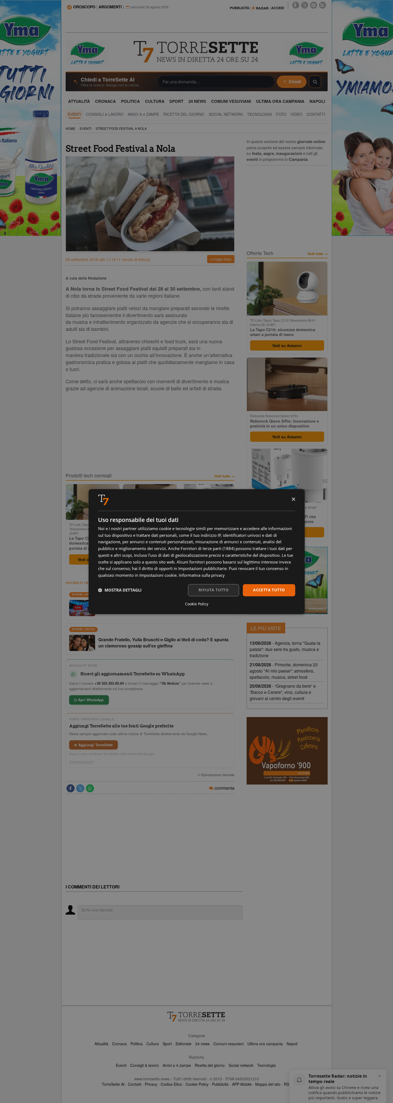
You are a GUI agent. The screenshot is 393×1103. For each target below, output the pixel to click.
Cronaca (119, 1043)
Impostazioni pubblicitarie (202, 568)
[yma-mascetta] (87, 52)
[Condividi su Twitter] (80, 788)
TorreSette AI (113, 1084)
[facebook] (295, 5)
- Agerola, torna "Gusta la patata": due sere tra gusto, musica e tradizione (285, 649)
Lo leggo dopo (220, 259)
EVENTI (85, 128)
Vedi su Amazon (287, 345)
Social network (241, 1065)
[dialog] (197, 551)
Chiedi (295, 81)
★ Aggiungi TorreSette (93, 744)
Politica (136, 1043)
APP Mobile (242, 1084)
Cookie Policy (197, 1084)
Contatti (134, 1084)
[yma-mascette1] (306, 52)
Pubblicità (220, 1084)
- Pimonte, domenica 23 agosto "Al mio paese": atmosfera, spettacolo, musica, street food (284, 670)
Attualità (101, 1043)
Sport (167, 1043)
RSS (287, 1084)
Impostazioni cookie (158, 575)
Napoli (292, 1043)
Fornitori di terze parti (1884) (207, 548)
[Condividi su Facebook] (70, 788)
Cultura (152, 1043)
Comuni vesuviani (228, 1043)
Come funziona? (81, 761)
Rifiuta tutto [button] (214, 589)
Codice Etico (171, 1084)
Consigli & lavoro (144, 1065)
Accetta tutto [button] (269, 589)
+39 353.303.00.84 (109, 683)
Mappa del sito (267, 1084)
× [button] (293, 499)
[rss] (322, 5)
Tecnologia (266, 1065)
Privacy (151, 1084)
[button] (120, 590)
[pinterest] (313, 5)
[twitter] (304, 5)
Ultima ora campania (265, 1043)
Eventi (121, 1065)
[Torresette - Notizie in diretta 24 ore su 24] (196, 1017)
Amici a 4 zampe (177, 1065)
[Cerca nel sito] (315, 82)
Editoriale (184, 1043)
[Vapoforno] (287, 751)
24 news (202, 1043)
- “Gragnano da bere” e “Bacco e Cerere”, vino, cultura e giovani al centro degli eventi (283, 692)
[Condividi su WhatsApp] (90, 788)
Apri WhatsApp (90, 699)
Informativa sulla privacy (202, 575)
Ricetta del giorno (210, 1065)
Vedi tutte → (224, 476)
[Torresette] (196, 52)
